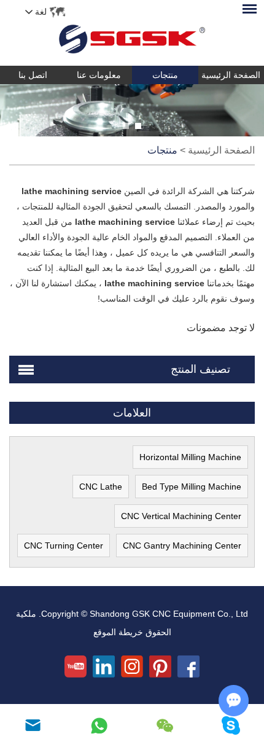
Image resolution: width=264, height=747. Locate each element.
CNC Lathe (100, 486)
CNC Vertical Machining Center (181, 516)
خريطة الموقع (118, 632)
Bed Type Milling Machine (191, 486)
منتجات (165, 75)
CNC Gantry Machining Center (182, 545)
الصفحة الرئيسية (221, 150)
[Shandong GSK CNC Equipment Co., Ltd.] (132, 33)
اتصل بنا (32, 75)
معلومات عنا (99, 75)
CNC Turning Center (63, 545)
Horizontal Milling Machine (190, 457)
